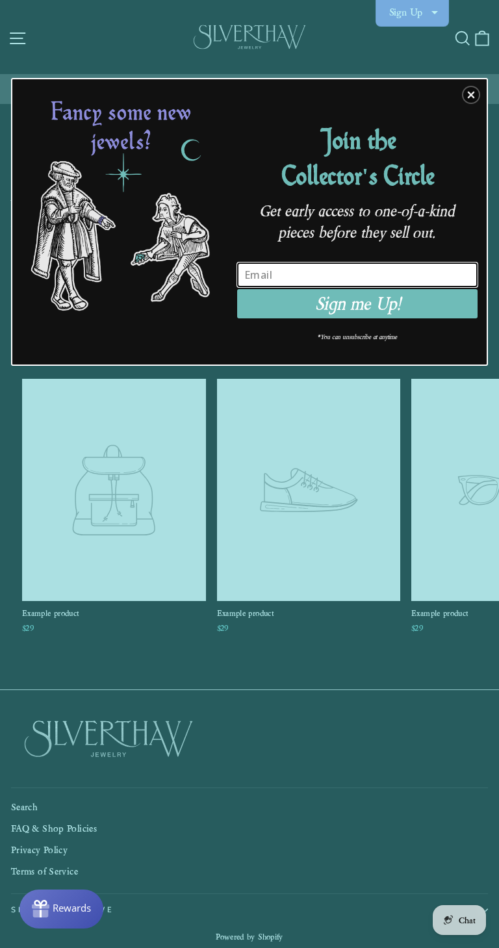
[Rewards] (61, 909)
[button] (471, 95)
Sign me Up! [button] (357, 304)
